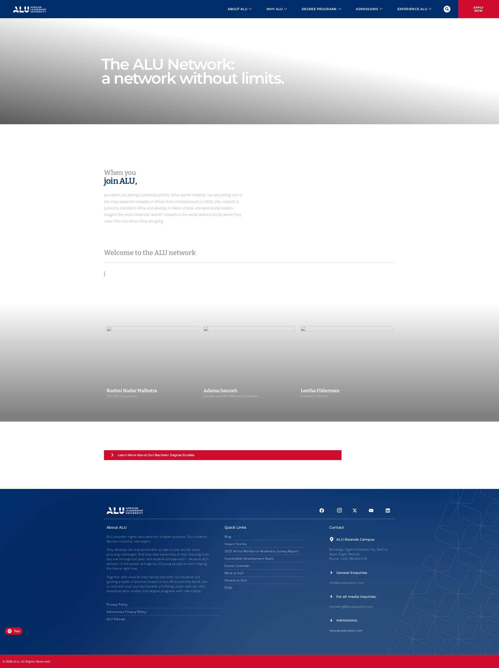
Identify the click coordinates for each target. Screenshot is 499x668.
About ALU (237, 9)
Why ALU (274, 9)
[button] (447, 9)
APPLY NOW (478, 9)
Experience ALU (412, 9)
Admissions (367, 9)
